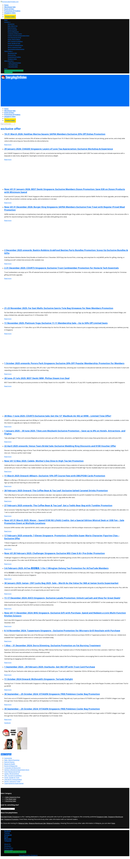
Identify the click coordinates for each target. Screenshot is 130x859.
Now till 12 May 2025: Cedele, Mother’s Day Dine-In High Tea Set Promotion (44, 460)
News (5, 68)
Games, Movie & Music (14, 39)
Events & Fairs (9, 9)
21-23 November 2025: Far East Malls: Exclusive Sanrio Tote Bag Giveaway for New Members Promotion (58, 308)
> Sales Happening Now (14, 63)
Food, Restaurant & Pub (14, 37)
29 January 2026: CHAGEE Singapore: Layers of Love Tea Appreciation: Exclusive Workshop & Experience (58, 148)
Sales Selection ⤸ (9, 61)
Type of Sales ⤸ (8, 51)
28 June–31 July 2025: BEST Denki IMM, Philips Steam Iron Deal (37, 378)
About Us (7, 844)
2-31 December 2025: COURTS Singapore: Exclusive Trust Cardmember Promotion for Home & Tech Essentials (61, 267)
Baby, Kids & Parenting (11, 760)
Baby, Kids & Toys (13, 26)
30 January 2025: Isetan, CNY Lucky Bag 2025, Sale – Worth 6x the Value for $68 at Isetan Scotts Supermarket (61, 583)
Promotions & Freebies (12, 11)
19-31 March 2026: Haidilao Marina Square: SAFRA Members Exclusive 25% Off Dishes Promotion (54, 134)
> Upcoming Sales (13, 67)
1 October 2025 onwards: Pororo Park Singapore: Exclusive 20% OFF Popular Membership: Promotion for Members (64, 363)
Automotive (11, 24)
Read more (7, 145)
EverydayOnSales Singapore (10, 817)
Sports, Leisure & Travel (14, 47)
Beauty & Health (12, 30)
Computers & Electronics (15, 34)
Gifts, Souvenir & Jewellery (15, 41)
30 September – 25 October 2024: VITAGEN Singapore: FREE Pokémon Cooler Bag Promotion (52, 693)
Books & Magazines (13, 32)
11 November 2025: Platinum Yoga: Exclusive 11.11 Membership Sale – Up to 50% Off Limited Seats (56, 323)
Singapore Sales (10, 13)
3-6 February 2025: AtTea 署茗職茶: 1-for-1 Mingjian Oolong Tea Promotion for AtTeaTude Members (56, 568)
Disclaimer (7, 846)
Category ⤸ (7, 22)
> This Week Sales (13, 65)
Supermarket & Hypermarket (16, 49)
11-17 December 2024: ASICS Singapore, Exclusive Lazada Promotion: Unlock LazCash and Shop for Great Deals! (62, 597)
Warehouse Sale (10, 7)
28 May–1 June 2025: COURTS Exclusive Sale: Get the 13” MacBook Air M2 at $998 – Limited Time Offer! (57, 415)
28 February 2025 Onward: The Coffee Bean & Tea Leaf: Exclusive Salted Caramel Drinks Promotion (56, 490)
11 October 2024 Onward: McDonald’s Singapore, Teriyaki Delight (38, 679)
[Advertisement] (54, 93)
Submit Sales (8, 850)
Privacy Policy (8, 848)
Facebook (7, 723)
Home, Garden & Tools (14, 43)
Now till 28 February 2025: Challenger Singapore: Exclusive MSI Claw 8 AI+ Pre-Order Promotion (54, 553)
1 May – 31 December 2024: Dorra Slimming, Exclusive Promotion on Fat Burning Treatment (52, 645)
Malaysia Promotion (53, 823)
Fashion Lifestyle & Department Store (18, 35)
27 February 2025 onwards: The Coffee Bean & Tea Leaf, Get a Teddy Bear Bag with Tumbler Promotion (58, 505)
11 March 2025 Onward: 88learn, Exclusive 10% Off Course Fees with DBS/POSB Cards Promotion (54, 475)
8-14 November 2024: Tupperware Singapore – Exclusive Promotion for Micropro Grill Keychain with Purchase (62, 630)
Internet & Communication (15, 45)
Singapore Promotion (11, 819)
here (113, 823)
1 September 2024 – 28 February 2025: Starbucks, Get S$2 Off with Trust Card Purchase (49, 666)
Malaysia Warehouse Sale (37, 823)
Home (6, 5)
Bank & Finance (12, 28)
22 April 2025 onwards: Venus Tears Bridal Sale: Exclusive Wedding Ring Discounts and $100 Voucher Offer (60, 445)
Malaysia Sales (23, 823)
